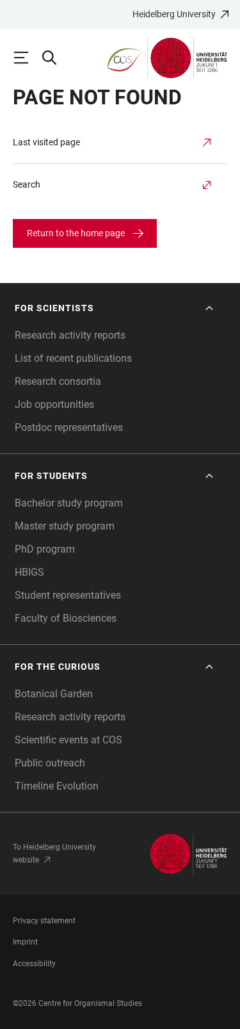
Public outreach (50, 763)
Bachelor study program (69, 503)
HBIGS (29, 572)
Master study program (65, 526)
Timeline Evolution (57, 786)
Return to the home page (76, 233)
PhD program (45, 549)
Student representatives (68, 595)
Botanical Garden (54, 694)
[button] (115, 308)
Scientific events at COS (68, 740)
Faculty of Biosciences (65, 618)
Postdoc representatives (69, 427)
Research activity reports (70, 335)
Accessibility (34, 963)
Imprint (25, 941)
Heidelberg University (174, 14)
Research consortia (58, 381)
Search (26, 184)
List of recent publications (73, 358)
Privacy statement (44, 920)
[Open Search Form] (55, 57)
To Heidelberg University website (54, 853)
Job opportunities (54, 404)
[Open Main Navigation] (27, 57)
